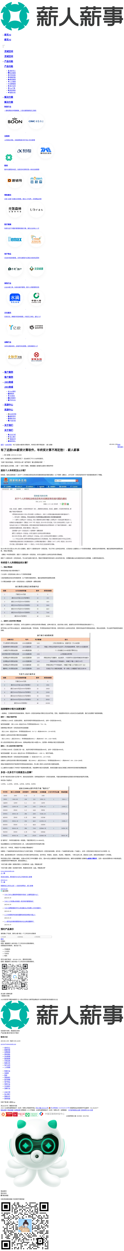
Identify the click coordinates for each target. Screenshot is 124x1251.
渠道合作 (7, 1096)
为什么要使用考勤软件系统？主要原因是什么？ (21, 894)
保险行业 (7, 1084)
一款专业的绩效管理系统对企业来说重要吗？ (19, 921)
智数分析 (7, 1063)
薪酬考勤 (7, 1050)
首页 (2, 445)
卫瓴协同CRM (85, 1110)
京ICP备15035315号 (42, 1108)
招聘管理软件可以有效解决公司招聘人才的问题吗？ (23, 908)
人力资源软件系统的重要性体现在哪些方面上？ (20, 915)
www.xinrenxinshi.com (7, 871)
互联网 (6, 1073)
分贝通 (70, 1110)
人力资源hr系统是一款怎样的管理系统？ (19, 901)
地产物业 (7, 1082)
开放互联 (7, 1061)
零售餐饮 (7, 1077)
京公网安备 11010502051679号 (60, 1108)
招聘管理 (7, 1052)
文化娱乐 (7, 1086)
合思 (91, 1110)
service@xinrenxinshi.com (8, 1044)
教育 (5, 1075)
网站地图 (10, 1110)
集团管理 (7, 1058)
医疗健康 (7, 1079)
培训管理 (7, 1056)
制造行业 (7, 1071)
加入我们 (7, 1094)
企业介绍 (7, 1092)
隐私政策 (4, 1110)
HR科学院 (8, 445)
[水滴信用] (32, 1116)
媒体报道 (7, 1098)
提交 (2, 939)
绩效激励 (7, 1054)
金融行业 (7, 1088)
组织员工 (7, 1047)
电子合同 (7, 1065)
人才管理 (7, 1067)
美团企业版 (76, 1110)
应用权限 (17, 1110)
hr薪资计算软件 (92, 858)
